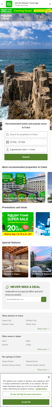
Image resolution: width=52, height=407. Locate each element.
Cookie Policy (41, 389)
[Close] (49, 377)
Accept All (26, 402)
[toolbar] (26, 142)
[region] (26, 390)
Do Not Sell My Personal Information (26, 394)
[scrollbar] (26, 188)
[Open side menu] (49, 17)
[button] (6, 17)
